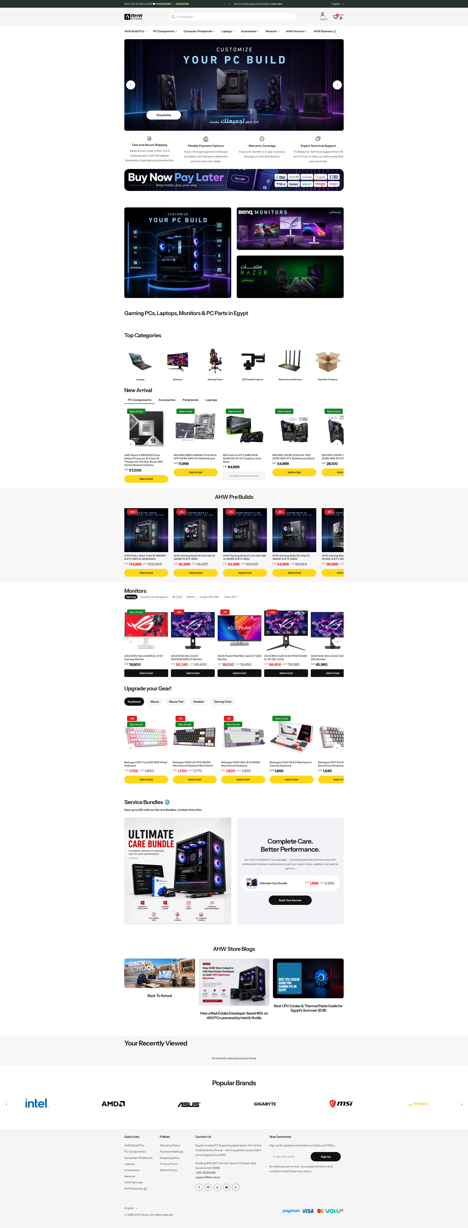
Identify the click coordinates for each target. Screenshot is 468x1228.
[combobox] (232, 17)
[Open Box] (328, 361)
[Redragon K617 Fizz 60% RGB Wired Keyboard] (146, 737)
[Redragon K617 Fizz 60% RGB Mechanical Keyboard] (340, 737)
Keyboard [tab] (134, 701)
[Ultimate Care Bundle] (252, 883)
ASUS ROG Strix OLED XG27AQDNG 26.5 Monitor (332, 657)
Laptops (129, 1164)
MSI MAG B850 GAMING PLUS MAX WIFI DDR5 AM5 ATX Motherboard (195, 456)
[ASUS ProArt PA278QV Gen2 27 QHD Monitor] (239, 630)
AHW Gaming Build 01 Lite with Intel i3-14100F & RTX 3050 (244, 557)
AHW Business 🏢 (135, 1188)
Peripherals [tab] (190, 400)
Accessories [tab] (166, 400)
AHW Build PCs (134, 1145)
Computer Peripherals (138, 1158)
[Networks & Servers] (290, 361)
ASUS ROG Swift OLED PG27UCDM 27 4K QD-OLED (285, 657)
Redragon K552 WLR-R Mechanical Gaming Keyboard (291, 764)
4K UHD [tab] (177, 597)
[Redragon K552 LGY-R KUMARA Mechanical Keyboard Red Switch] (195, 737)
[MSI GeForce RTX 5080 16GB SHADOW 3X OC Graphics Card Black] (245, 429)
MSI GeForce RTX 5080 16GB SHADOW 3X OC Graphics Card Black (242, 458)
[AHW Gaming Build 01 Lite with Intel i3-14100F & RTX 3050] (245, 530)
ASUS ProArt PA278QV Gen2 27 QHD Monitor (239, 657)
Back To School (160, 995)
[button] (224, 3)
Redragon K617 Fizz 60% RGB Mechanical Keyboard (335, 764)
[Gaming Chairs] (215, 361)
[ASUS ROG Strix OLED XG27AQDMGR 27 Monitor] (193, 630)
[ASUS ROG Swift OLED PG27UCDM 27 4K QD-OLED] (286, 630)
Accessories (131, 1170)
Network (129, 1176)
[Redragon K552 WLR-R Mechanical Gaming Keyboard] (292, 737)
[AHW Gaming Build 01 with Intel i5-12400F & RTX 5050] (196, 530)
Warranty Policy (170, 1145)
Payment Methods (171, 1151)
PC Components (134, 1151)
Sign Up (325, 1156)
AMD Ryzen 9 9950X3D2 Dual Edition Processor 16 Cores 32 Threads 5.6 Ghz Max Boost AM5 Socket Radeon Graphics (143, 460)
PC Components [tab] (139, 400)
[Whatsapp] (235, 1187)
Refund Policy (168, 1170)
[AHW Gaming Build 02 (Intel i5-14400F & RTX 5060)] (294, 530)
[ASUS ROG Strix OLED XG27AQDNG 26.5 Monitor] (333, 630)
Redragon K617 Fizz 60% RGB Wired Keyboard (145, 764)
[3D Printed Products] (253, 361)
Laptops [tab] (211, 400)
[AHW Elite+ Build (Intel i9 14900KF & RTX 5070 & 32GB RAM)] (146, 530)
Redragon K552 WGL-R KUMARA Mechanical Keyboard (240, 764)
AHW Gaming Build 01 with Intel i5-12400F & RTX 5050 (195, 557)
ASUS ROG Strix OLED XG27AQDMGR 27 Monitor (186, 657)
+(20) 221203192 (205, 1172)
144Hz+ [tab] (191, 597)
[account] (323, 14)
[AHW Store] (133, 17)
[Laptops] (140, 361)
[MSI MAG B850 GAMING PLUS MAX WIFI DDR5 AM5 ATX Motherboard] (196, 429)
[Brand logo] (36, 1104)
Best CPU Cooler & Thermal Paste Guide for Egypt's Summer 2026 (308, 1008)
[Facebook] (199, 1187)
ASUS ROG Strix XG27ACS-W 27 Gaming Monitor (143, 657)
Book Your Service (290, 900)
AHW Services (133, 1182)
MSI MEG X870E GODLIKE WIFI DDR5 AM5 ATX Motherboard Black (293, 456)
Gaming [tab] (131, 597)
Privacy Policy (169, 1164)
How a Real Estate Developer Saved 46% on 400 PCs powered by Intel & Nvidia (234, 1015)
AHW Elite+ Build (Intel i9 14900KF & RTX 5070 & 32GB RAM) (145, 557)
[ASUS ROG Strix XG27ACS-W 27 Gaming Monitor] (146, 630)
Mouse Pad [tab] (176, 701)
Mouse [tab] (154, 701)
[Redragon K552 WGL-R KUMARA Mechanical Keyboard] (243, 737)
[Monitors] (178, 361)
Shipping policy (169, 1158)
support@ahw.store (207, 1177)
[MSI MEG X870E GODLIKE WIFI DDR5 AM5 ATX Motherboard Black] (294, 429)
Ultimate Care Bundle (273, 883)
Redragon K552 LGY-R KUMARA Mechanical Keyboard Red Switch (193, 764)
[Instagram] (208, 1187)
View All (229, 596)
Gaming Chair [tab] (223, 701)
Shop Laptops (164, 115)
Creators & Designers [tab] (154, 597)
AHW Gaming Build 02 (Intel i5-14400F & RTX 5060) (291, 557)
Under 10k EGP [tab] (209, 597)
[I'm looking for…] (173, 17)
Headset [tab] (198, 701)
